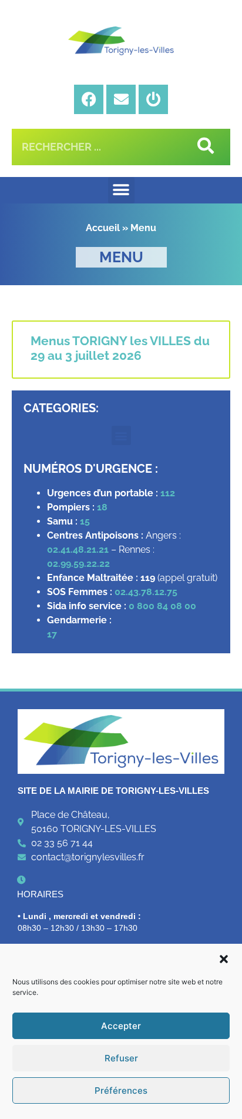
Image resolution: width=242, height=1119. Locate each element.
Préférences (121, 1090)
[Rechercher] (203, 147)
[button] (224, 959)
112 (167, 493)
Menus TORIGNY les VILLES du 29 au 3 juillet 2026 (120, 348)
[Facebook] (88, 99)
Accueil (103, 227)
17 (53, 634)
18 (102, 507)
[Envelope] (121, 99)
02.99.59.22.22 (78, 563)
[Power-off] (153, 99)
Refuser (121, 1058)
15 (85, 521)
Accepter (121, 1025)
